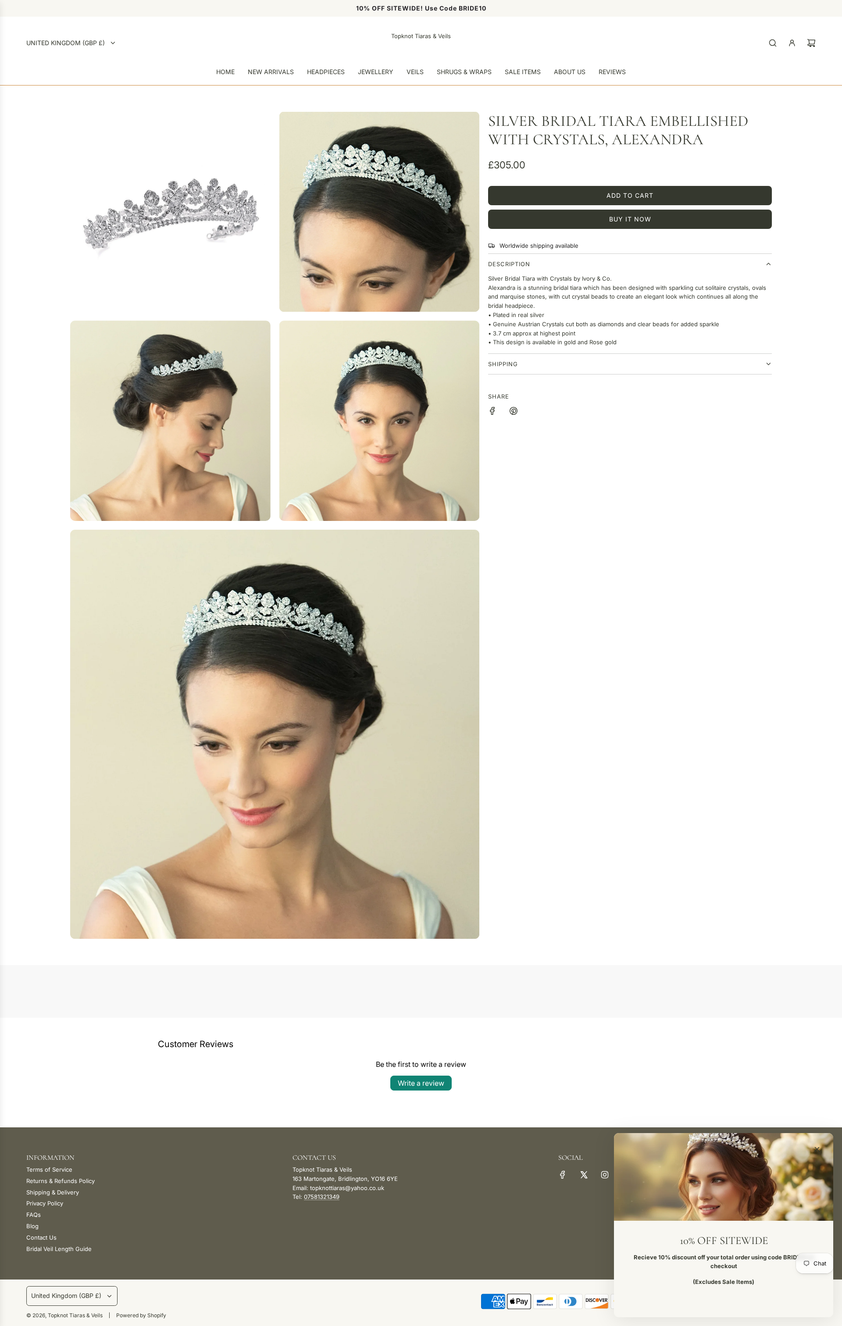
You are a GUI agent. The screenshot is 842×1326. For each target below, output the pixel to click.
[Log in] (792, 43)
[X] (583, 1174)
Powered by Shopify (141, 1315)
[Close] (817, 1149)
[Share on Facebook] (492, 412)
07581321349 (321, 1196)
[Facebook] (562, 1174)
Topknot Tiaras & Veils (421, 35)
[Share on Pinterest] (513, 412)
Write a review (421, 1083)
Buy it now (630, 219)
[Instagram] (604, 1174)
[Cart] (811, 43)
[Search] (772, 43)
